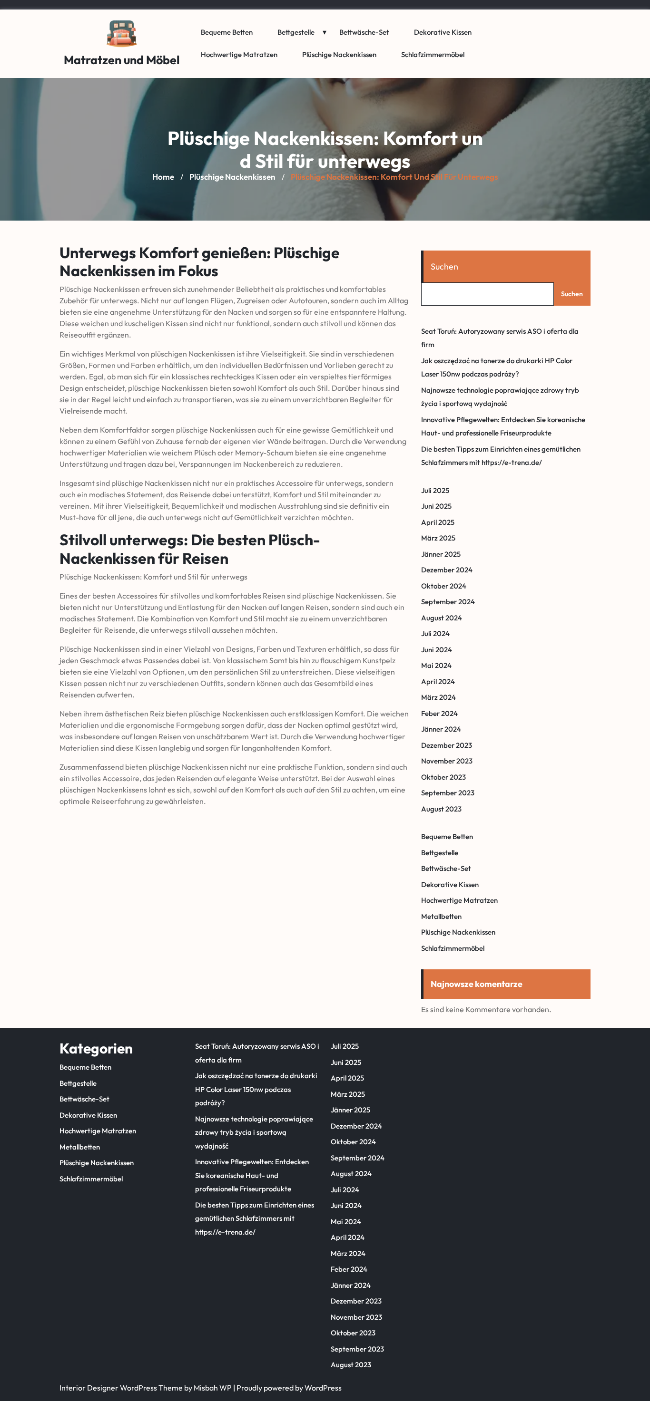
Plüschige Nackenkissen (339, 54)
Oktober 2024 (443, 585)
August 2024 (441, 617)
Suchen (444, 266)
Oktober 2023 (443, 777)
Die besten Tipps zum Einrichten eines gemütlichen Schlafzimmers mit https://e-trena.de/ (254, 1218)
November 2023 (447, 760)
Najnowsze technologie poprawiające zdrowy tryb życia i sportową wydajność (254, 1132)
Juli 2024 (435, 633)
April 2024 (438, 681)
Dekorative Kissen (443, 32)
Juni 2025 (436, 506)
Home (163, 177)
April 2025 (437, 522)
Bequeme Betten (227, 32)
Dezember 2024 (447, 569)
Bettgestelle (296, 32)
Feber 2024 (439, 713)
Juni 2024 (436, 649)
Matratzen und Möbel (122, 60)
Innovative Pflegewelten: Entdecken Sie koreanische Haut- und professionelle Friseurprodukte (252, 1175)
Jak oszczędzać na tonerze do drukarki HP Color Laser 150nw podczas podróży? (256, 1089)
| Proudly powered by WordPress (287, 1387)
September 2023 (447, 792)
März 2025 (438, 537)
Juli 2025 (435, 490)
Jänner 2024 (441, 729)
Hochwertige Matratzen (239, 54)
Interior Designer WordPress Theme (121, 1387)
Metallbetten (441, 916)
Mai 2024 (436, 665)
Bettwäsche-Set (364, 32)
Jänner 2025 (441, 554)
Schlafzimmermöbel (432, 54)
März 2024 (438, 697)
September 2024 (448, 601)
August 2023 (441, 808)
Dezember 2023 (446, 745)
